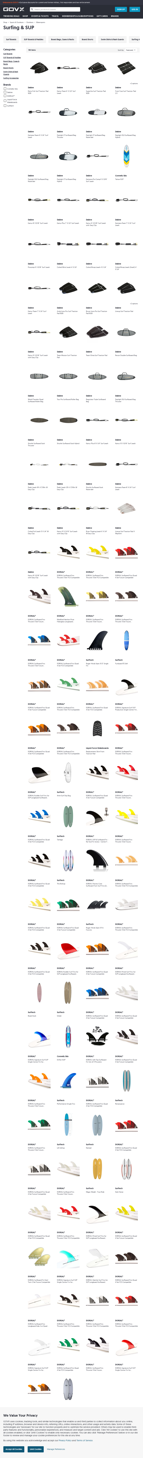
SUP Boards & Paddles (12, 57)
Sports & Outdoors (17, 22)
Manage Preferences (56, 1449)
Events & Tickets (40, 16)
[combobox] (55, 9)
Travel (55, 16)
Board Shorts (8, 68)
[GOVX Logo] (13, 9)
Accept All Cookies (14, 1449)
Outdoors (29, 22)
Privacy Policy (65, 1440)
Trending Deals (11, 16)
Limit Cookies (35, 1449)
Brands (115, 16)
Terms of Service (85, 1440)
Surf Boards (7, 54)
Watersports (40, 22)
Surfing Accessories (11, 78)
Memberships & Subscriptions (77, 16)
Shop (25, 16)
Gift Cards (102, 16)
